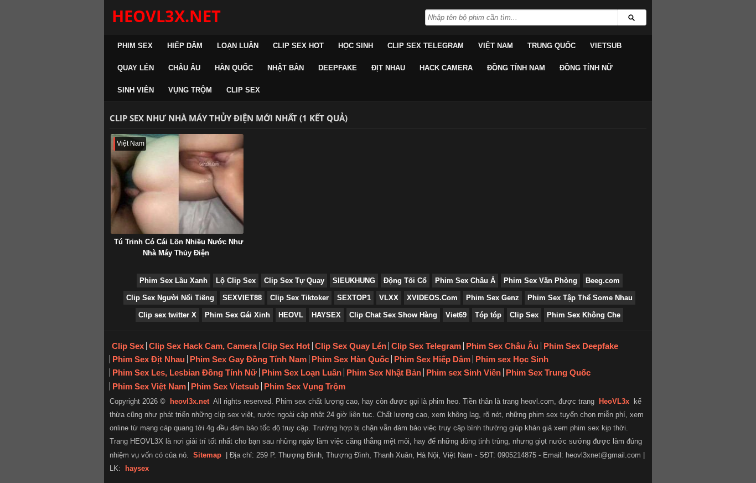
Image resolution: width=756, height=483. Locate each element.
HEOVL (290, 315)
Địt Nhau (388, 68)
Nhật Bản (285, 68)
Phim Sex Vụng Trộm (304, 386)
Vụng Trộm (190, 90)
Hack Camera (446, 68)
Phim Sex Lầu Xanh (173, 280)
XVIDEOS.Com (432, 298)
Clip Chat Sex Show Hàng (393, 315)
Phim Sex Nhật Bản (383, 372)
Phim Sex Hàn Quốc (350, 359)
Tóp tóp (488, 315)
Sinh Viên (135, 90)
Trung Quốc (551, 46)
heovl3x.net (189, 401)
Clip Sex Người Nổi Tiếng (170, 298)
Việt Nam (495, 46)
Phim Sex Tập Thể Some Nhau (580, 298)
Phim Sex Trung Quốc (548, 372)
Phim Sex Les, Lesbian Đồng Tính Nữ (184, 372)
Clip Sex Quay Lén (350, 346)
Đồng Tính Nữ (586, 68)
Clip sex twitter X (167, 315)
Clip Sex (243, 90)
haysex (137, 468)
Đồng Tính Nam (516, 68)
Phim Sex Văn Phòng (540, 280)
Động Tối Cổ (405, 280)
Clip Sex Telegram (425, 46)
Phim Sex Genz (492, 298)
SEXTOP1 (354, 298)
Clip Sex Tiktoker (299, 298)
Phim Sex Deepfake (580, 346)
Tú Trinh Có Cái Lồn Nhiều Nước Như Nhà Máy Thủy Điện (178, 247)
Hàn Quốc (234, 68)
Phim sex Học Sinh (511, 359)
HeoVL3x (614, 401)
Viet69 (456, 315)
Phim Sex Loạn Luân (301, 372)
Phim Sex (135, 46)
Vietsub (606, 46)
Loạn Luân (237, 46)
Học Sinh (355, 46)
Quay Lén (135, 68)
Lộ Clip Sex (236, 280)
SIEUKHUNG (354, 280)
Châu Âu (184, 68)
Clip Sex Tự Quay (294, 280)
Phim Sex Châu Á (465, 280)
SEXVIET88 (242, 298)
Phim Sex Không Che (583, 315)
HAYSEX (326, 315)
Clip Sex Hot (298, 46)
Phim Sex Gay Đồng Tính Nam (248, 359)
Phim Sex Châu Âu (502, 346)
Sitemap (207, 455)
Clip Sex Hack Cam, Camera (203, 346)
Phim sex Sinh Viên (463, 372)
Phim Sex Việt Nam (149, 386)
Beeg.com (603, 280)
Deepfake (337, 68)
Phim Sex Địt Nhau (148, 359)
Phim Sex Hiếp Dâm (432, 359)
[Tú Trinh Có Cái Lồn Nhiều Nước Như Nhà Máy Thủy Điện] (177, 184)
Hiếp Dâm (185, 46)
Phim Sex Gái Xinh (237, 315)
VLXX (388, 298)
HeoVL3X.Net (166, 16)
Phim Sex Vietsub (225, 386)
